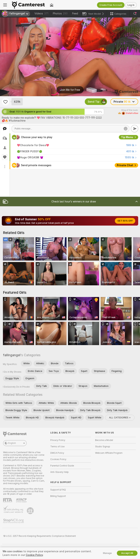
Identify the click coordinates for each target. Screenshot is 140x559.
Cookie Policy (34, 555)
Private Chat (125, 165)
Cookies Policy (58, 459)
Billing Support (58, 496)
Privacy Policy (57, 440)
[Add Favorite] (5, 101)
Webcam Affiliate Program (108, 453)
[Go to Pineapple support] (30, 510)
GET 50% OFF (125, 221)
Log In (131, 5)
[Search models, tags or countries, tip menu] (135, 13)
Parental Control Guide (62, 465)
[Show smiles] (125, 128)
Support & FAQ (58, 489)
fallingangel (11, 355)
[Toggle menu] (5, 5)
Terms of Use (57, 446)
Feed (75, 13)
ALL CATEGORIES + (120, 417)
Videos (41, 13)
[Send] (134, 128)
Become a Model (104, 440)
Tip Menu (127, 137)
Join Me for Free (70, 89)
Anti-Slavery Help (59, 472)
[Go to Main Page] (28, 5)
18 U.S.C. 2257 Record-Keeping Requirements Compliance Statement (39, 536)
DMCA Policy (57, 453)
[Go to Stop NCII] (14, 521)
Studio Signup (102, 446)
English (12, 443)
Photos (60, 13)
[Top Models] (52, 5)
